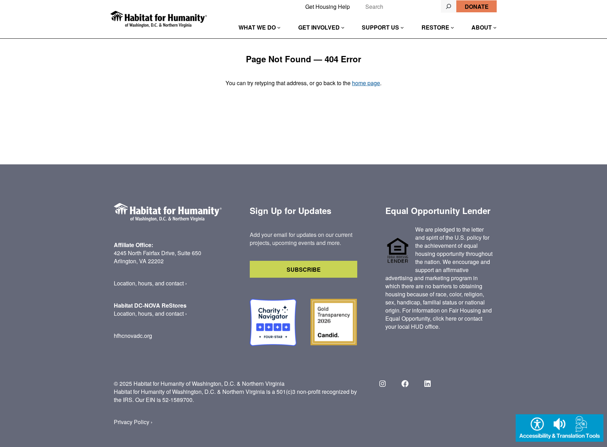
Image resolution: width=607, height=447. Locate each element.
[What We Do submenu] (279, 27)
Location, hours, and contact (149, 283)
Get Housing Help (327, 6)
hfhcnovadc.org (133, 336)
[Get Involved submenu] (343, 27)
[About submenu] (495, 27)
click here (445, 318)
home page (366, 83)
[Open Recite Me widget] (559, 428)
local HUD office (418, 326)
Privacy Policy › (133, 422)
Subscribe (304, 269)
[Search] (448, 6)
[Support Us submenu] (402, 27)
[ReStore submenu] (452, 27)
